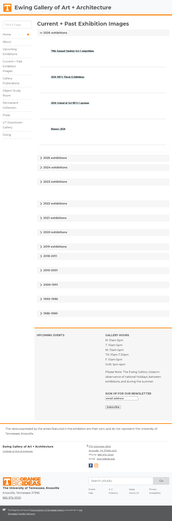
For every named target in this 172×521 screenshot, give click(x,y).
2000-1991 (50, 284)
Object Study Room (12, 93)
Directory (113, 493)
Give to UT (134, 493)
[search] (17, 24)
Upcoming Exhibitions (10, 52)
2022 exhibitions (54, 203)
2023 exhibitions (54, 181)
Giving (7, 134)
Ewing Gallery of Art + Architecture (62, 7)
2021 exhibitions (54, 218)
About (7, 41)
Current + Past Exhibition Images (12, 66)
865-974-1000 (12, 497)
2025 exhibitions (54, 158)
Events (92, 489)
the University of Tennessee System (47, 510)
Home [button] (7, 34)
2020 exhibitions (54, 232)
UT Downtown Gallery (13, 125)
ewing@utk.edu (106, 458)
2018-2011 (49, 256)
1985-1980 (50, 313)
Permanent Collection (10, 105)
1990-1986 (50, 299)
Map (91, 493)
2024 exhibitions (54, 167)
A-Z (111, 489)
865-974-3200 (106, 454)
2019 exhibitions (54, 246)
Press (6, 115)
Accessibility (155, 493)
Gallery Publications (11, 81)
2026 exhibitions (54, 32)
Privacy (153, 489)
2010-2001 (50, 270)
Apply (132, 489)
